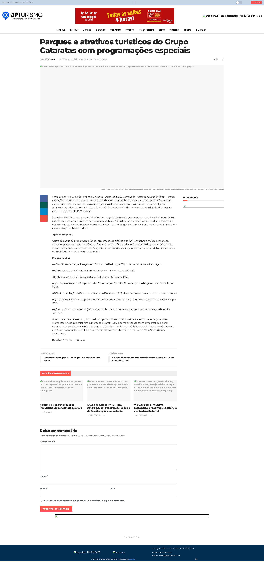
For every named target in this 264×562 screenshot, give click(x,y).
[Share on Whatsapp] (44, 205)
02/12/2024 (64, 59)
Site (113, 488)
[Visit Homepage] (22, 16)
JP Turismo (49, 59)
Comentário (47, 441)
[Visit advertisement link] (132, 524)
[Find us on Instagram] (201, 558)
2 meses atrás (94, 415)
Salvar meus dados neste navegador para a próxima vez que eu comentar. (84, 501)
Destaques (100, 29)
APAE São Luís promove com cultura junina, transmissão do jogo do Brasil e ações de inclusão (108, 408)
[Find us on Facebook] (191, 558)
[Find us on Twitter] (196, 558)
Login (257, 2)
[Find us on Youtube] (205, 558)
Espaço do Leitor (146, 29)
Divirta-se (201, 29)
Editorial (61, 29)
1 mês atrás (46, 412)
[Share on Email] (44, 218)
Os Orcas (132, 559)
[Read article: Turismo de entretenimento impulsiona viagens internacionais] (61, 390)
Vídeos (162, 29)
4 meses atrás (141, 415)
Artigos (87, 29)
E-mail (44, 488)
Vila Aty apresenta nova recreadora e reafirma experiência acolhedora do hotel (155, 408)
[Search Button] (246, 2)
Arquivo (188, 29)
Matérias (74, 29)
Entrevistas (115, 29)
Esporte (130, 29)
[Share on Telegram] (44, 211)
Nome (44, 476)
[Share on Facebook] (44, 198)
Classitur (174, 29)
